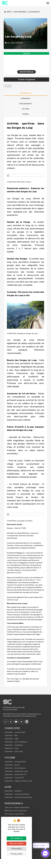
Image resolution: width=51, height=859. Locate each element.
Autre (8, 787)
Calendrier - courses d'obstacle (17, 794)
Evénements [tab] (25, 99)
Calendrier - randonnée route (16, 771)
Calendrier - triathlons (13, 791)
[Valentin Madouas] (26, 62)
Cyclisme (10, 757)
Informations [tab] (25, 93)
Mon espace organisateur (15, 814)
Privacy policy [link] (16, 854)
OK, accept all (16, 838)
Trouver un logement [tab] (26, 80)
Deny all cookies (16, 844)
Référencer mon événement (15, 810)
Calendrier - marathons (14, 745)
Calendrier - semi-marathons (16, 742)
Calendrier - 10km (12, 739)
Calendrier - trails (11, 748)
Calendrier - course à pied (15, 732)
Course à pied (12, 728)
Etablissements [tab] (25, 104)
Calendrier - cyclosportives (15, 761)
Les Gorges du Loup (33, 13)
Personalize (16, 849)
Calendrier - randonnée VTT (16, 774)
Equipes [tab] (25, 114)
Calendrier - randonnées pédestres (18, 797)
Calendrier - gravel (12, 765)
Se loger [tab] (25, 109)
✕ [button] (48, 845)
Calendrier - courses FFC (14, 778)
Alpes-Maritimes (19, 12)
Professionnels (14, 803)
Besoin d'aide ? (40, 845)
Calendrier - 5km (11, 735)
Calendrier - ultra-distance (15, 768)
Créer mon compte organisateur (17, 807)
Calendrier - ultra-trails (14, 751)
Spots (8, 12)
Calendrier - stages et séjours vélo (18, 781)
